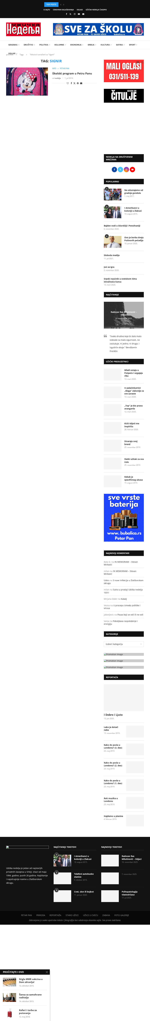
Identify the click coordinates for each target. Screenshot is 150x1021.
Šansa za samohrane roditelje (30, 996)
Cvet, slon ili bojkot (84, 891)
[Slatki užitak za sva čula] (112, 463)
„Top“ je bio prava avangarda (133, 407)
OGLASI (80, 10)
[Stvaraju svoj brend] (112, 446)
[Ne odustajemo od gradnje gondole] (112, 194)
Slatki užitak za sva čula (134, 460)
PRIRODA (40, 915)
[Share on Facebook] (71, 83)
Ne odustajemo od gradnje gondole (133, 191)
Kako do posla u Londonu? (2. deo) (113, 764)
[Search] (142, 62)
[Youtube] (79, 14)
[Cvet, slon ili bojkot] (62, 896)
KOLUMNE (59, 45)
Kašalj (124, 598)
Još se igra (109, 267)
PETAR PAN (26, 915)
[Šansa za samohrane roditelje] (9, 997)
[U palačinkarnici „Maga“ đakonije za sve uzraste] (112, 392)
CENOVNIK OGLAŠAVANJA (63, 10)
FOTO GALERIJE (121, 915)
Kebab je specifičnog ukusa (133, 478)
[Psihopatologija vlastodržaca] (110, 896)
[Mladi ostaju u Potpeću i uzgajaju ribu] (112, 374)
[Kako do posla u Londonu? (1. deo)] (135, 785)
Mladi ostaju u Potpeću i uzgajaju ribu (133, 373)
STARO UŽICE (72, 915)
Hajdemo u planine (113, 816)
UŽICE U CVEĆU (90, 915)
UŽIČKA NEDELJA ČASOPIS (96, 10)
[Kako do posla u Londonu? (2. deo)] (135, 767)
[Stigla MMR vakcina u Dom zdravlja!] (9, 982)
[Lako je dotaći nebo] (135, 731)
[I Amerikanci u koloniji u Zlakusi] (112, 212)
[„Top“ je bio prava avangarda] (112, 410)
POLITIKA (43, 45)
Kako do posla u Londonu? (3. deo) (113, 746)
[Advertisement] (124, 129)
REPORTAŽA (55, 915)
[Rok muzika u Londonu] (135, 803)
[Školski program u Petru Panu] (27, 81)
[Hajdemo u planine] (135, 820)
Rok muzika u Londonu (111, 800)
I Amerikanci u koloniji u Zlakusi (133, 209)
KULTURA (105, 45)
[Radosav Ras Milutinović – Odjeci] (110, 860)
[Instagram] (74, 14)
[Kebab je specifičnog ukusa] (112, 481)
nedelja (58, 78)
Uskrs (106, 580)
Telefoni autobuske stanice (84, 875)
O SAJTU (47, 10)
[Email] (83, 14)
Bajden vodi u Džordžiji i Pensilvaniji (122, 225)
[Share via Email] (81, 83)
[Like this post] (68, 83)
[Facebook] (66, 14)
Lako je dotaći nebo (111, 728)
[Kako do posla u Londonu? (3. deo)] (135, 749)
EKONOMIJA (75, 45)
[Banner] (124, 667)
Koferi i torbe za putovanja (28, 1012)
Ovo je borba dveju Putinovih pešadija (134, 239)
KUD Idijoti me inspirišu (131, 425)
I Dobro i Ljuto (113, 714)
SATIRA (119, 45)
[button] (61, 4)
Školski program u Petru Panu (72, 73)
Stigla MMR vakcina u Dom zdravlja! (31, 981)
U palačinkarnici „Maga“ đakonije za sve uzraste (134, 390)
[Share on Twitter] (74, 83)
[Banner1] (124, 654)
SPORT (132, 45)
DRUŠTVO (28, 45)
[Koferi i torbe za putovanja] (9, 1013)
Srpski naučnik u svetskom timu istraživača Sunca (120, 280)
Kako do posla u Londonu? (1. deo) (113, 782)
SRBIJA (91, 45)
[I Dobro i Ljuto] (124, 697)
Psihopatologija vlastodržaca (129, 893)
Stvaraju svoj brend (130, 443)
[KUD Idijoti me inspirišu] (112, 428)
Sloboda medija (112, 255)
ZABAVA (106, 915)
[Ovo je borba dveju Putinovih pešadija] (112, 242)
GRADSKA (12, 45)
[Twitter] (70, 14)
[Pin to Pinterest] (78, 83)
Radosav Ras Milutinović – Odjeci (124, 313)
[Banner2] (124, 660)
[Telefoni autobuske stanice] (62, 878)
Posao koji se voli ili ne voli (130, 614)
